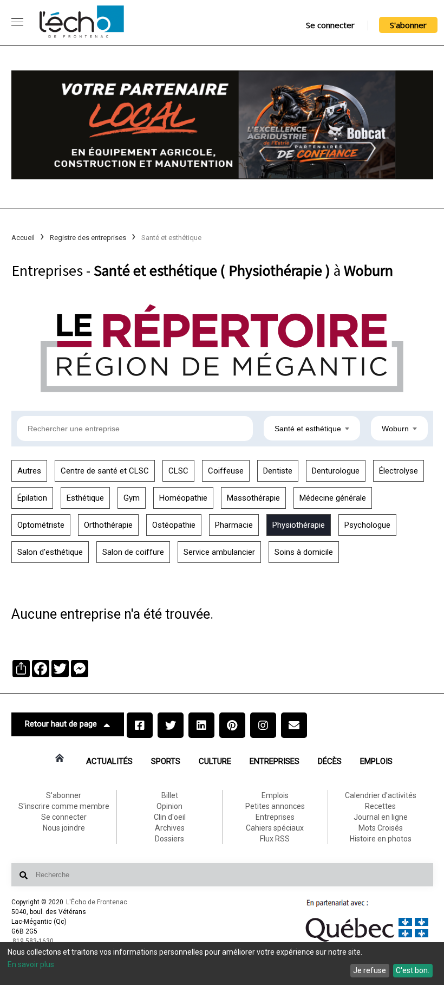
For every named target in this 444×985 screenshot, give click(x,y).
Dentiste (277, 471)
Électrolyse (398, 471)
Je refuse (369, 970)
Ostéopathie (173, 525)
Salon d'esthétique (50, 552)
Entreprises (274, 761)
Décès (330, 761)
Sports (165, 761)
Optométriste (40, 525)
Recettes (380, 806)
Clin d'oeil (170, 817)
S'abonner (408, 25)
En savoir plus (31, 964)
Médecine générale (332, 498)
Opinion (169, 806)
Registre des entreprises (88, 238)
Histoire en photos (381, 838)
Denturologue (336, 471)
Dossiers (169, 838)
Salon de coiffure (133, 552)
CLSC (178, 471)
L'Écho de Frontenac (96, 902)
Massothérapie (253, 498)
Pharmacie (234, 525)
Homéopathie (183, 498)
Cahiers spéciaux (275, 828)
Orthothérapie (108, 525)
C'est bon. (412, 970)
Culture (215, 761)
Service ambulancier (219, 552)
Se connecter (330, 25)
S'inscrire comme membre (63, 806)
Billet (169, 795)
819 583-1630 (33, 941)
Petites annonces (275, 806)
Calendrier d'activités (380, 795)
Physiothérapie (298, 525)
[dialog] (222, 963)
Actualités (109, 761)
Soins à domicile (304, 552)
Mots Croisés (380, 828)
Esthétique (85, 498)
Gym (131, 498)
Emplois (376, 761)
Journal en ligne (381, 817)
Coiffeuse (226, 471)
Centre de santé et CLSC (105, 471)
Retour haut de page (61, 724)
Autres (29, 471)
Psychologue (367, 525)
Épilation (32, 498)
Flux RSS (275, 838)
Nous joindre (64, 828)
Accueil (23, 238)
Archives (170, 828)
